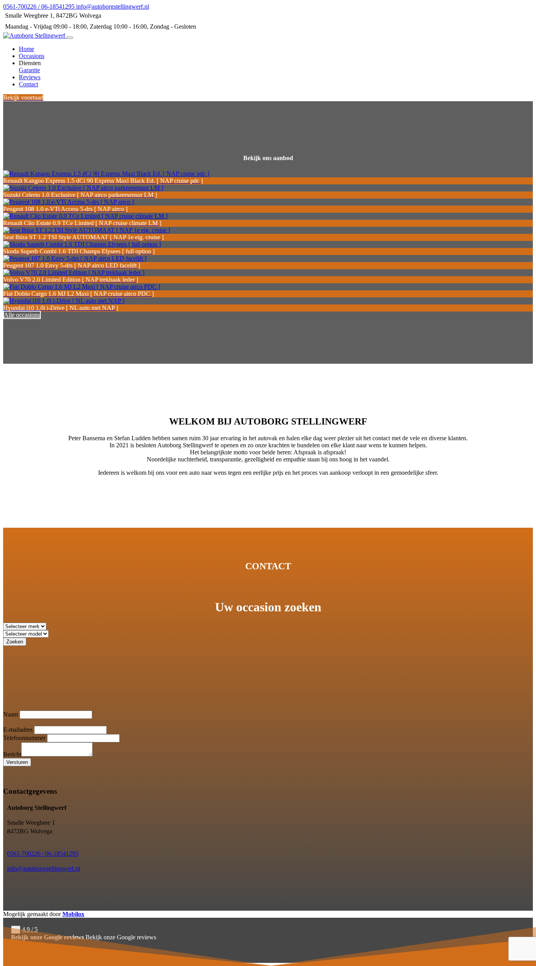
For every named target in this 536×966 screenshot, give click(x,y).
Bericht (12, 754)
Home (26, 49)
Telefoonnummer (24, 738)
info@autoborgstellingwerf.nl (43, 868)
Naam (10, 714)
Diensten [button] (30, 63)
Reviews (29, 77)
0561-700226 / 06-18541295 (42, 853)
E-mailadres (18, 729)
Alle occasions (22, 315)
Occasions (31, 56)
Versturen (17, 762)
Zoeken (14, 642)
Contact (28, 84)
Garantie (29, 70)
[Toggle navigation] (70, 37)
